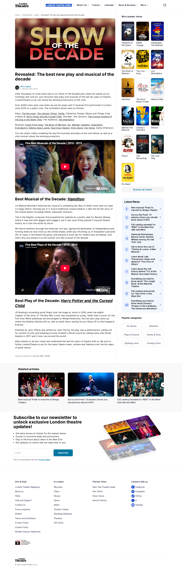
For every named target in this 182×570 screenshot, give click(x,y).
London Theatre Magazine (27, 487)
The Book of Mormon (55, 124)
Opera (57, 500)
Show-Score (98, 496)
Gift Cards (58, 523)
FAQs (17, 496)
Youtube (139, 505)
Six (69, 124)
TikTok (138, 496)
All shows (131, 326)
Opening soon (131, 343)
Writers (18, 514)
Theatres (58, 518)
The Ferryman (29, 113)
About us (19, 491)
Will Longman (25, 87)
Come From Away (34, 124)
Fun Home (89, 128)
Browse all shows (142, 189)
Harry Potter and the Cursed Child (44, 116)
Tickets (96, 5)
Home (17, 15)
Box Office (98, 491)
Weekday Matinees (63, 514)
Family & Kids (154, 334)
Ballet (56, 505)
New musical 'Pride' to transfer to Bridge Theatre (38, 401)
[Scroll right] (163, 384)
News (37, 15)
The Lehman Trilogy (47, 113)
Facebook (140, 487)
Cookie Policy (21, 527)
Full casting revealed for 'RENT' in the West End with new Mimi (138, 401)
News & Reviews (127, 5)
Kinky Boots (77, 128)
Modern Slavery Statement (27, 531)
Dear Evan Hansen (60, 128)
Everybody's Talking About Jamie (32, 128)
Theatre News (27, 15)
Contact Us (20, 505)
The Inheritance (66, 119)
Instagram (140, 491)
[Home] (22, 5)
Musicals (153, 326)
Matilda (76, 124)
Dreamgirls (96, 124)
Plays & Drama (131, 334)
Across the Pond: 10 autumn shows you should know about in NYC (87, 401)
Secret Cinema (99, 500)
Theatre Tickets (61, 509)
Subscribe (63, 453)
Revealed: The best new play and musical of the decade (62, 15)
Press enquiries (22, 509)
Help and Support (23, 500)
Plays (56, 491)
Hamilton (85, 124)
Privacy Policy (44, 460)
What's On (82, 5)
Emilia (61, 113)
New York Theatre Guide (104, 487)
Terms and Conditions (25, 518)
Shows (57, 496)
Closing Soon (154, 343)
